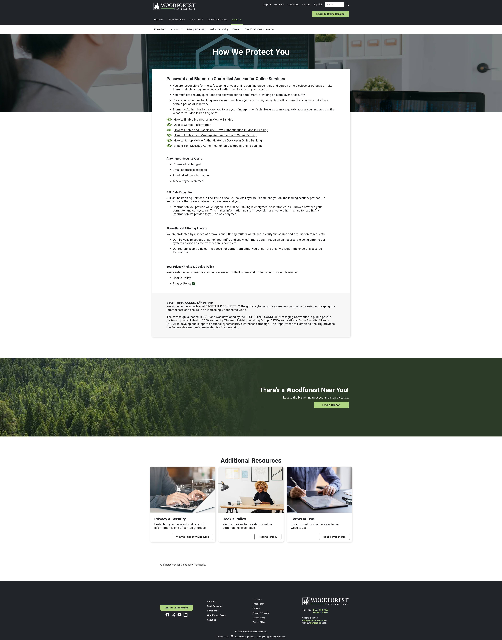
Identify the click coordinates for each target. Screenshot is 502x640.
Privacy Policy (182, 283)
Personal (158, 19)
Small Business (177, 19)
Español (317, 4)
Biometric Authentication (189, 109)
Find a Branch (331, 405)
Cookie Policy (182, 278)
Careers (306, 4)
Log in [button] (266, 4)
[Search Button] (347, 4)
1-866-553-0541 (320, 612)
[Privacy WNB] (193, 283)
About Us (237, 19)
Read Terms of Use (334, 536)
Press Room (258, 604)
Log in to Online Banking (330, 13)
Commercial (196, 19)
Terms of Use (259, 622)
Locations (279, 4)
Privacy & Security (261, 613)
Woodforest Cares (217, 19)
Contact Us (293, 4)
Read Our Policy (268, 536)
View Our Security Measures (192, 536)
